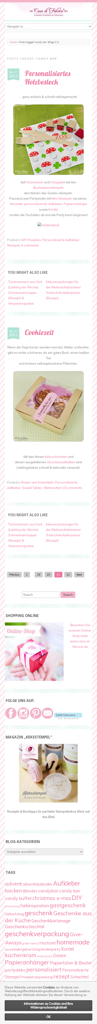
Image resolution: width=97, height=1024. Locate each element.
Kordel (53, 209)
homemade (73, 942)
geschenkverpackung (37, 933)
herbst (34, 943)
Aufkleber (66, 883)
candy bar (69, 891)
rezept (61, 976)
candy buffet (18, 898)
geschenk (39, 913)
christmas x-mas (51, 898)
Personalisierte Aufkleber (60, 240)
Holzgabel (58, 182)
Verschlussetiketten (61, 462)
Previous (14, 574)
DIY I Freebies (31, 240)
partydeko (15, 970)
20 (48, 574)
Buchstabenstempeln (48, 187)
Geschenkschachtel (24, 926)
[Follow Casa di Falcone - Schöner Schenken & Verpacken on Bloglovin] (68, 718)
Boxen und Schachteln (37, 482)
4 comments (30, 245)
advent (13, 883)
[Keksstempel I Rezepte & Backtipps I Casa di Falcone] (48, 801)
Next (79, 574)
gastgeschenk (68, 905)
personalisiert (43, 969)
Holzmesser (34, 182)
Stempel (13, 245)
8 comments (73, 488)
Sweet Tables (32, 488)
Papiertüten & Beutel (70, 963)
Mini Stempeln (62, 198)
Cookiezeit (39, 332)
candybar (48, 891)
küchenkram (20, 955)
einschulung (12, 906)
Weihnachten (52, 488)
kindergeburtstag (26, 949)
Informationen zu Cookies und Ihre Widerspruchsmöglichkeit (48, 1005)
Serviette (16, 204)
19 (38, 574)
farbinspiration (34, 905)
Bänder (30, 891)
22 (68, 574)
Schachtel (79, 976)
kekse (8, 949)
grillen (26, 943)
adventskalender (37, 884)
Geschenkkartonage (50, 920)
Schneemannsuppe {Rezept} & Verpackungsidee (22, 298)
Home (13, 42)
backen (13, 890)
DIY (77, 898)
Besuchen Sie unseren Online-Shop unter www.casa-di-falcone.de (80, 636)
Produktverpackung (36, 977)
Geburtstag (14, 913)
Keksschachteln (56, 457)
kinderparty (51, 949)
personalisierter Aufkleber (43, 204)
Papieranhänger (75, 204)
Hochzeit (47, 942)
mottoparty (44, 956)
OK (48, 1017)
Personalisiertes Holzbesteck (47, 78)
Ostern (59, 955)
